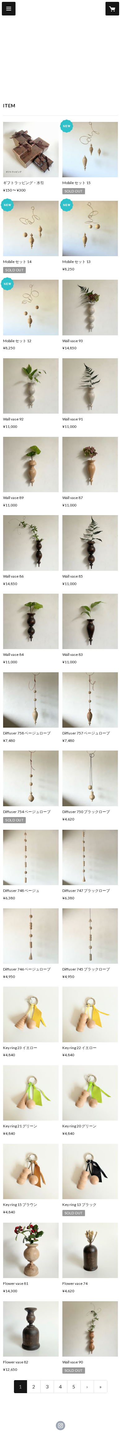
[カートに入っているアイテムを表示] (112, 8)
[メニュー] (9, 8)
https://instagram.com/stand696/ (60, 1425)
